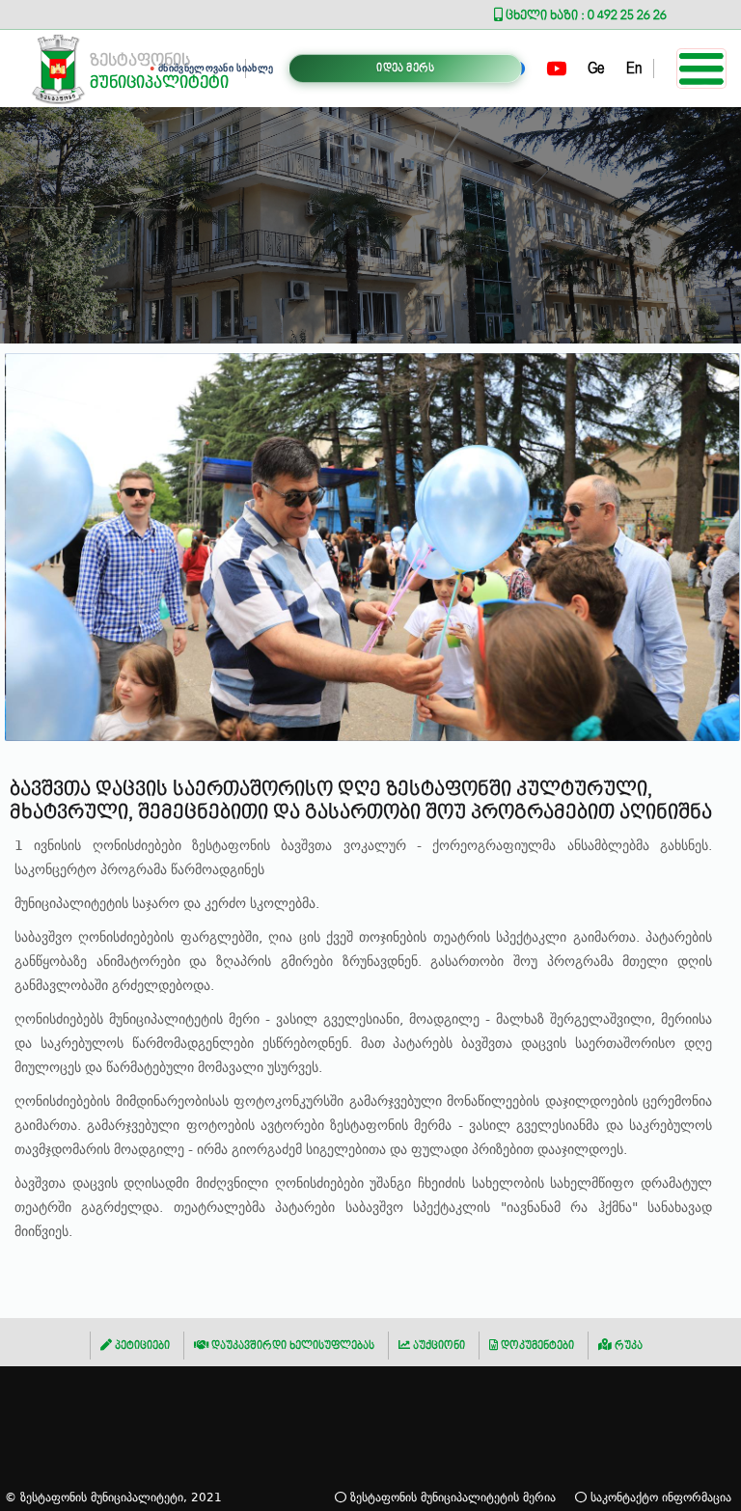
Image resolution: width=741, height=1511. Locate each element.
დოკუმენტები (536, 1345)
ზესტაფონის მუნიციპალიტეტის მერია (451, 1497)
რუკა (627, 1345)
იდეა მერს (405, 68)
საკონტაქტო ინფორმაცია (659, 1497)
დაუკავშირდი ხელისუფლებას (291, 1345)
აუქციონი (437, 1345)
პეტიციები (141, 1345)
